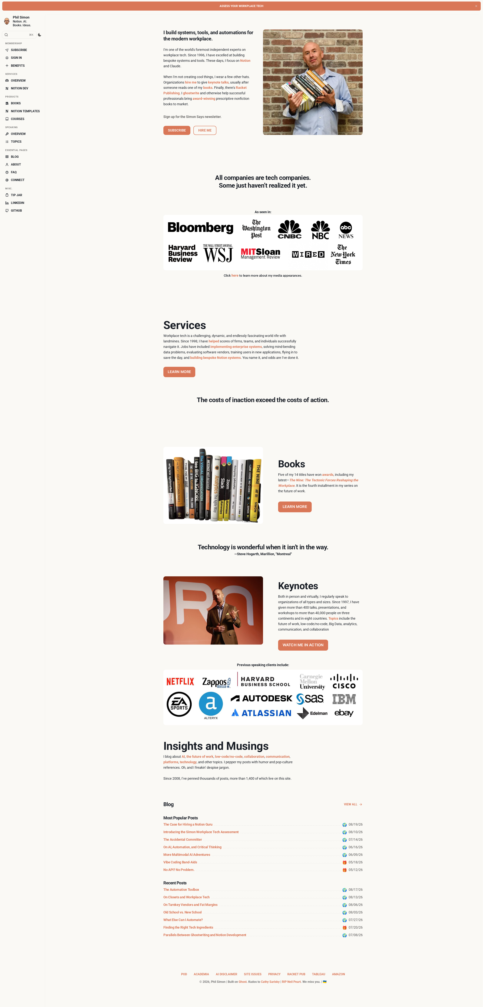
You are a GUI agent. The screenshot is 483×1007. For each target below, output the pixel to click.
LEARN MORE (179, 372)
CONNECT (18, 180)
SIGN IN (16, 58)
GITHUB (16, 210)
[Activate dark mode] (40, 35)
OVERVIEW (18, 80)
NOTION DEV (19, 88)
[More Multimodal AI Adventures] (263, 854)
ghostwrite (191, 93)
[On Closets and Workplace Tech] (263, 897)
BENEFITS (18, 65)
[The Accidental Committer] (263, 839)
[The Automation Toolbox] (263, 889)
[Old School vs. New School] (263, 912)
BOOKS (16, 103)
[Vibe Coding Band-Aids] (263, 862)
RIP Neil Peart (291, 982)
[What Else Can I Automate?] (263, 920)
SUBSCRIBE (19, 50)
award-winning (204, 99)
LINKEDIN (17, 203)
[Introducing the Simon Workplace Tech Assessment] (263, 832)
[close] (476, 6)
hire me (191, 82)
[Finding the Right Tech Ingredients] (263, 927)
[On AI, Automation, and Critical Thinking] (263, 847)
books (207, 88)
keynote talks (218, 82)
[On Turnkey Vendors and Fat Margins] (263, 905)
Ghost (243, 982)
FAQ (14, 172)
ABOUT (16, 164)
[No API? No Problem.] (263, 870)
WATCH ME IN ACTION (303, 645)
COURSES (17, 119)
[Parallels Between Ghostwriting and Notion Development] (263, 935)
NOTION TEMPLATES (25, 111)
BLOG (15, 157)
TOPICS (16, 141)
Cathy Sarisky (270, 982)
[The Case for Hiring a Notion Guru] (263, 824)
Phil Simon (21, 17)
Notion (245, 61)
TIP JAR (16, 195)
